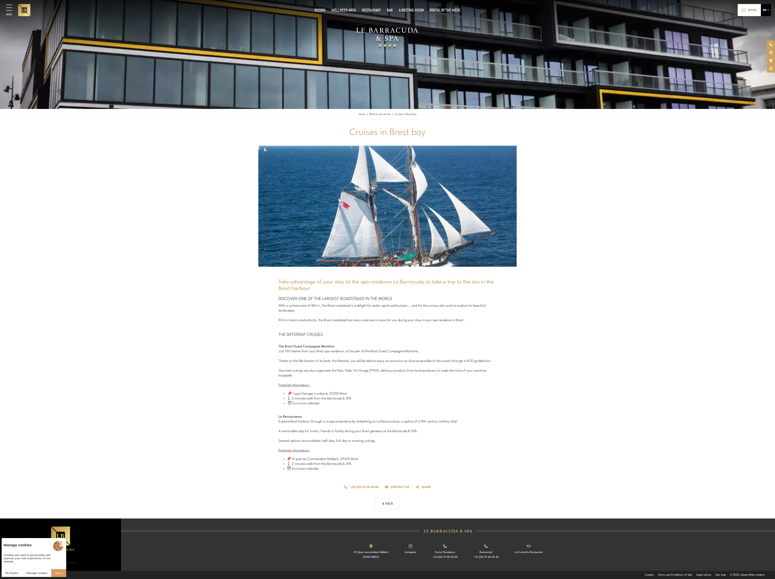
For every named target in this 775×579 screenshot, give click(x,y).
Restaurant (371, 10)
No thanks (11, 573)
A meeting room (411, 10)
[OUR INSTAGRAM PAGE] (771, 69)
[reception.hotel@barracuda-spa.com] (771, 52)
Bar (390, 10)
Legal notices (703, 575)
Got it (59, 573)
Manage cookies (36, 573)
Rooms (320, 10)
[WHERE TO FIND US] (771, 60)
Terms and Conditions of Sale (675, 575)
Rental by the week (445, 10)
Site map (720, 575)
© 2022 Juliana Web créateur (747, 575)
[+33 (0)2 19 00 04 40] (771, 44)
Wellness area (343, 10)
